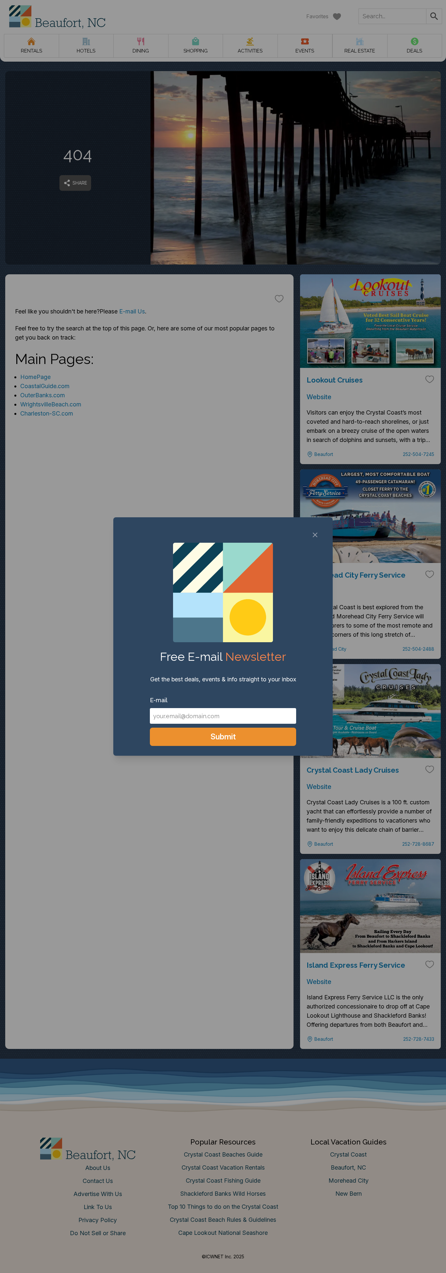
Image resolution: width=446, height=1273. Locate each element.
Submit (223, 736)
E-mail (158, 700)
